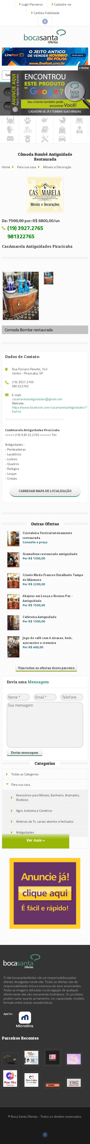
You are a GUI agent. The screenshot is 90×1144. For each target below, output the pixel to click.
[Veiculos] (62, 138)
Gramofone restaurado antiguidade (50, 554)
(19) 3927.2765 (25, 228)
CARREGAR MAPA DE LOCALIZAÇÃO (45, 491)
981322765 (20, 236)
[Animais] (27, 120)
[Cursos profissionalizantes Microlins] (18, 1026)
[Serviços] (45, 138)
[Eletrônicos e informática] (79, 120)
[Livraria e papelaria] (45, 129)
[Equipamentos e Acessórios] (10, 129)
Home (6, 166)
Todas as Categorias (25, 774)
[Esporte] (27, 129)
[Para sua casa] (10, 138)
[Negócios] (79, 129)
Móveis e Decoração (57, 166)
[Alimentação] (10, 120)
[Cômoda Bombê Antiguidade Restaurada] (45, 194)
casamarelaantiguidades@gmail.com (37, 399)
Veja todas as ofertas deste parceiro (46, 668)
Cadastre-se (62, 4)
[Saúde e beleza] (27, 138)
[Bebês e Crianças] (62, 120)
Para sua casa (26, 166)
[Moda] (62, 129)
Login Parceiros (32, 4)
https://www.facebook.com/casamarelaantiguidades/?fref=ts (49, 409)
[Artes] (45, 120)
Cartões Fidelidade (47, 12)
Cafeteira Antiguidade (40, 617)
